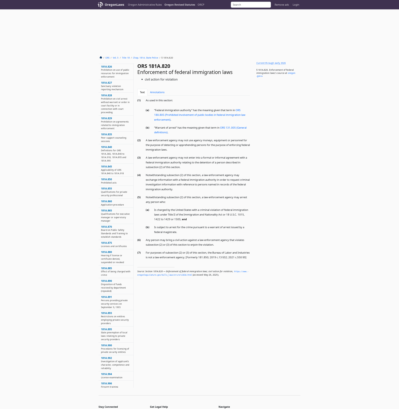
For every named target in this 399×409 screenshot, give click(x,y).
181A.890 (113, 286)
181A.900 (115, 349)
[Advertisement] (199, 33)
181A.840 (113, 153)
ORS (107, 57)
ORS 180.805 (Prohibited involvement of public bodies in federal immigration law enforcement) (199, 114)
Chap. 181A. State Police (145, 57)
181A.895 (114, 334)
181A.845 (112, 170)
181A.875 (114, 244)
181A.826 (115, 71)
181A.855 (114, 192)
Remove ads (282, 4)
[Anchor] (174, 100)
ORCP (201, 4)
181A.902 (115, 363)
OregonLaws (114, 4)
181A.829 (115, 123)
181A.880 (112, 257)
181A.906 (109, 385)
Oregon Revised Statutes (179, 4)
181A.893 (115, 318)
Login (296, 4)
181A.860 (112, 203)
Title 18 (126, 57)
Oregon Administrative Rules (145, 4)
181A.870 (114, 231)
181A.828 (115, 104)
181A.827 (112, 86)
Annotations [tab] (159, 92)
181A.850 (109, 181)
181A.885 (115, 272)
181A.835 (113, 138)
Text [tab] (142, 92)
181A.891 (114, 302)
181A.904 (111, 375)
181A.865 (115, 215)
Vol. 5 (116, 57)
